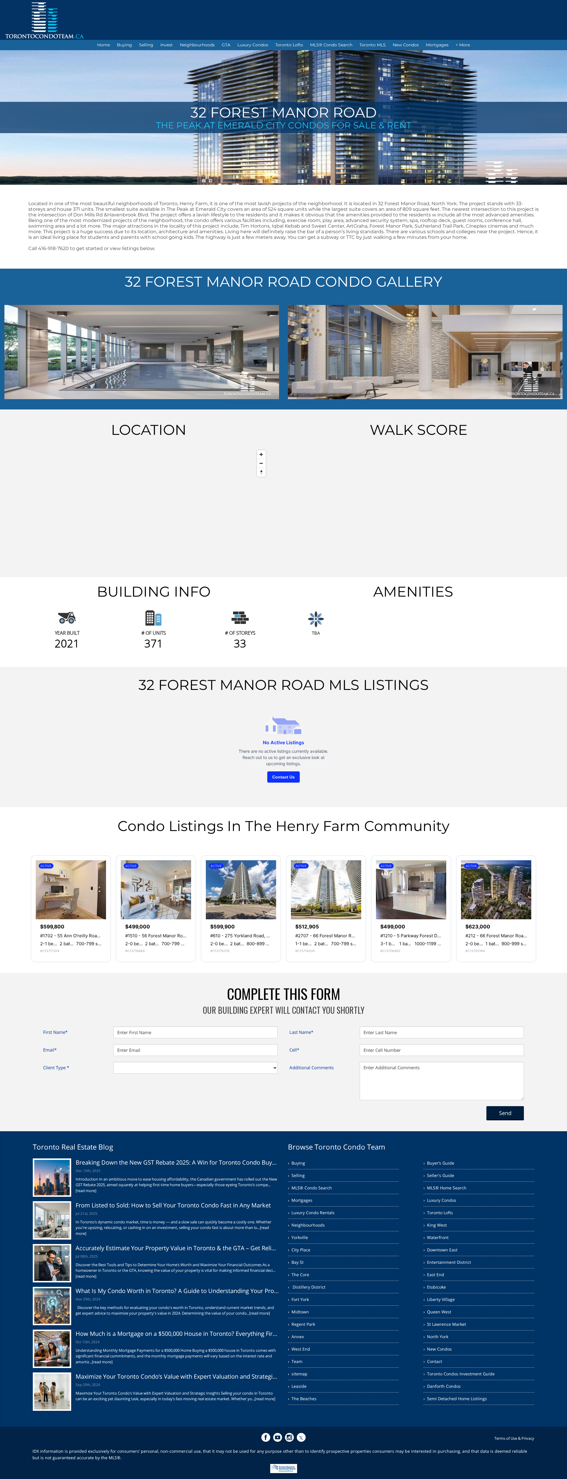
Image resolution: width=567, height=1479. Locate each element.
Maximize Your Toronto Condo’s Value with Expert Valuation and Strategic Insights (177, 1376)
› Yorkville (298, 1237)
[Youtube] (277, 1437)
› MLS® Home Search (444, 1188)
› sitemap (297, 1374)
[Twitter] (301, 1437)
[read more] (86, 1190)
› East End (433, 1274)
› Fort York (298, 1299)
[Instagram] (289, 1437)
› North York (435, 1336)
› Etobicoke (434, 1287)
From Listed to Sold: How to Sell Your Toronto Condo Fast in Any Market (173, 1205)
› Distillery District (306, 1287)
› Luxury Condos (439, 1200)
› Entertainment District (447, 1262)
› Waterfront (436, 1237)
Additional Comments (311, 1067)
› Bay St (296, 1262)
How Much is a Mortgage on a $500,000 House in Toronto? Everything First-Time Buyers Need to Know (177, 1334)
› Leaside (297, 1386)
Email (50, 1050)
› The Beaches (302, 1398)
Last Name (301, 1032)
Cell (294, 1050)
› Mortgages (300, 1200)
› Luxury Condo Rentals (311, 1212)
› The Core (298, 1274)
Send (505, 1112)
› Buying (296, 1163)
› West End (299, 1349)
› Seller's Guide (438, 1175)
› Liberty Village (439, 1299)
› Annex (296, 1336)
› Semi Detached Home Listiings (455, 1398)
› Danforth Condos (442, 1386)
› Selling (296, 1175)
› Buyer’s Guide (438, 1163)
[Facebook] (265, 1437)
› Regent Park (301, 1324)
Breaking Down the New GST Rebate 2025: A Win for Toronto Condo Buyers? (177, 1162)
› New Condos (437, 1349)
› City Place (299, 1250)
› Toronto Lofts (438, 1212)
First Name (55, 1032)
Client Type (56, 1067)
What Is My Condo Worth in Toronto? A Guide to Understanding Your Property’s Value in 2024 (177, 1291)
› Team (295, 1361)
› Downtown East (440, 1250)
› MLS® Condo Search (310, 1188)
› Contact (432, 1361)
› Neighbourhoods (306, 1225)
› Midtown (298, 1312)
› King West (435, 1225)
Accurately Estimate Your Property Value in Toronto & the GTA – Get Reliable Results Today (177, 1248)
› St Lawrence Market (444, 1324)
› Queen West (437, 1312)
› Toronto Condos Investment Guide (459, 1374)
